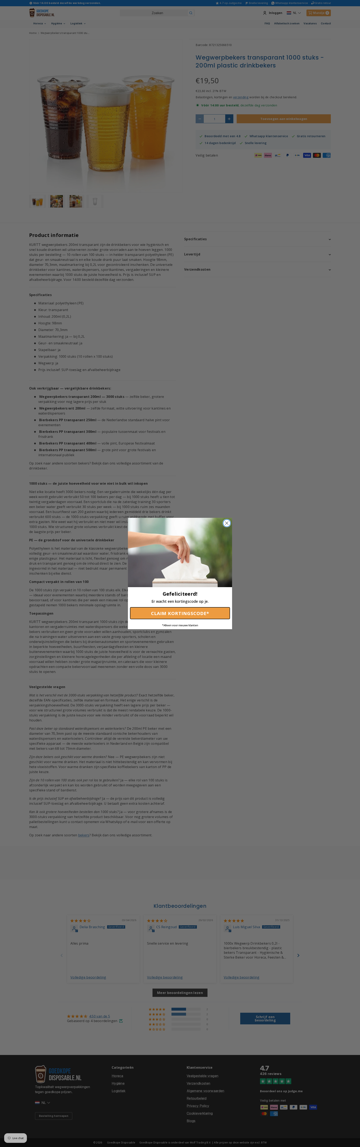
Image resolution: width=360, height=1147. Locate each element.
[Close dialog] (226, 523)
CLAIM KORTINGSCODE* (180, 613)
